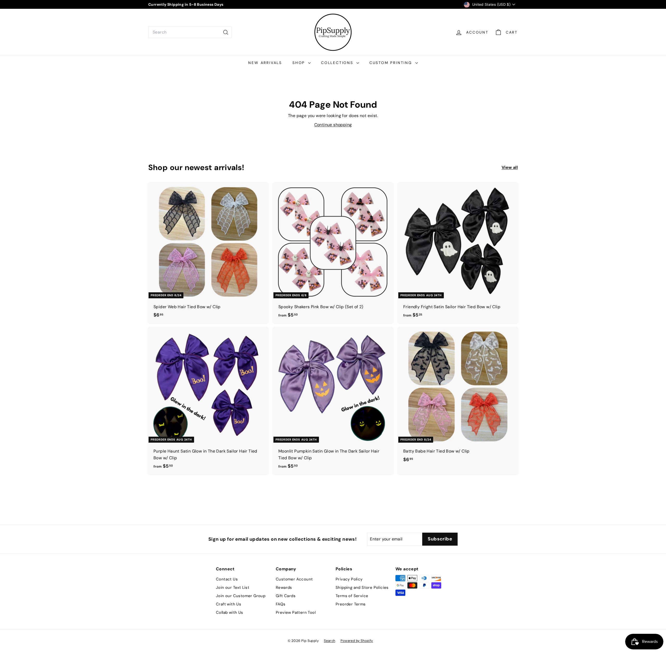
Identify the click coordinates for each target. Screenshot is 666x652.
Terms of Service (352, 595)
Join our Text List (232, 587)
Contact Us (227, 579)
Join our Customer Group (240, 595)
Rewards (284, 587)
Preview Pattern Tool (296, 612)
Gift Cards (286, 595)
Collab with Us (229, 612)
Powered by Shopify (357, 640)
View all (510, 167)
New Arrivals (265, 62)
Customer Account (294, 579)
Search (329, 640)
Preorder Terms (351, 604)
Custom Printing (391, 62)
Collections (338, 62)
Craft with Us (228, 604)
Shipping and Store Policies (362, 587)
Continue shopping (333, 124)
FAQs (281, 604)
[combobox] (190, 32)
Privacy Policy (349, 579)
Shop (299, 62)
